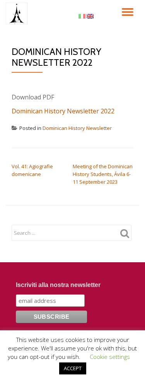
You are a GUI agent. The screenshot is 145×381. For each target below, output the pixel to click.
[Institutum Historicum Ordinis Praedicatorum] (18, 13)
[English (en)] (90, 15)
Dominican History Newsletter (77, 128)
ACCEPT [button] (73, 368)
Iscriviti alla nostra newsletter (58, 285)
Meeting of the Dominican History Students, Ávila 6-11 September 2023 (103, 174)
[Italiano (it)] (81, 15)
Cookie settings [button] (110, 356)
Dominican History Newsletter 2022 (63, 111)
